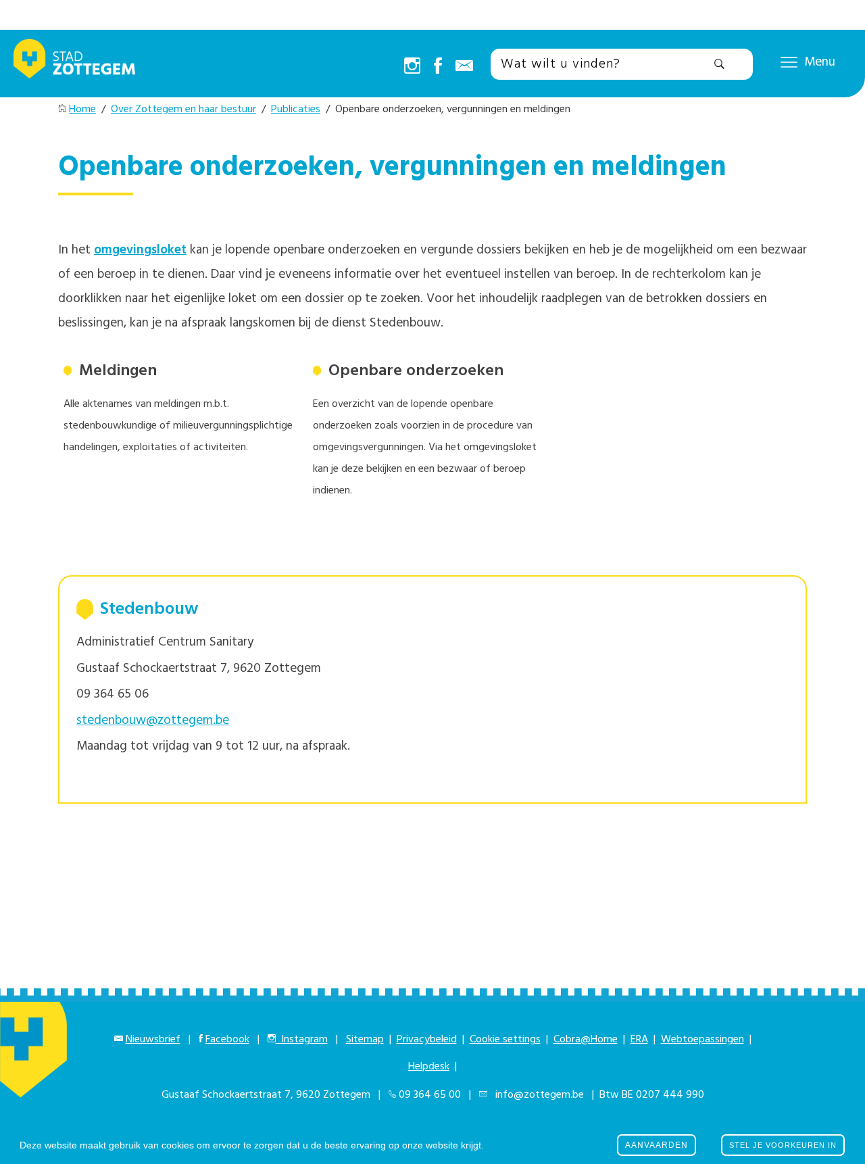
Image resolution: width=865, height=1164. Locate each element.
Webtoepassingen (702, 1039)
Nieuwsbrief (153, 1039)
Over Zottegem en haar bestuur (183, 109)
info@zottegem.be (537, 1095)
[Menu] (789, 61)
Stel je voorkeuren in (783, 1145)
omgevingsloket (140, 250)
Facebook (227, 1039)
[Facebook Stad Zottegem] (437, 67)
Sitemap (365, 1039)
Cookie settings (505, 1039)
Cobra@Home (585, 1039)
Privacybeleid (427, 1039)
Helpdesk (428, 1066)
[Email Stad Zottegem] (464, 67)
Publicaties (295, 109)
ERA (639, 1039)
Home (82, 109)
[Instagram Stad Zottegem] (412, 67)
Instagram (302, 1039)
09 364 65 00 (430, 1095)
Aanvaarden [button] (656, 1145)
